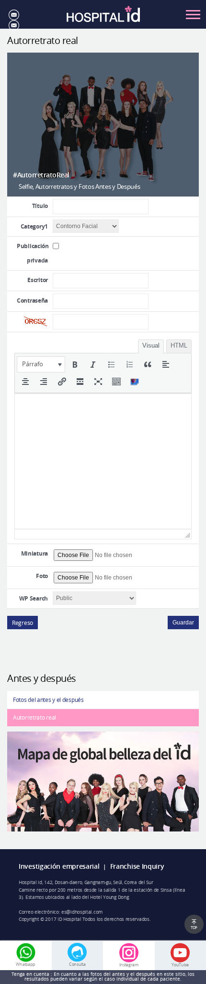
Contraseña (32, 300)
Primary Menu (193, 14)
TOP (194, 927)
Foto (42, 576)
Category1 (34, 226)
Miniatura (34, 553)
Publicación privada (33, 253)
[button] (41, 364)
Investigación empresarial (59, 866)
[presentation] (41, 364)
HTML (179, 345)
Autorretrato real (34, 717)
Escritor (37, 280)
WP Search (33, 598)
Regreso (22, 622)
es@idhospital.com (82, 912)
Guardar (183, 622)
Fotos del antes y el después (48, 699)
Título (40, 206)
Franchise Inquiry (137, 866)
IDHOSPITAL (103, 17)
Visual (151, 345)
